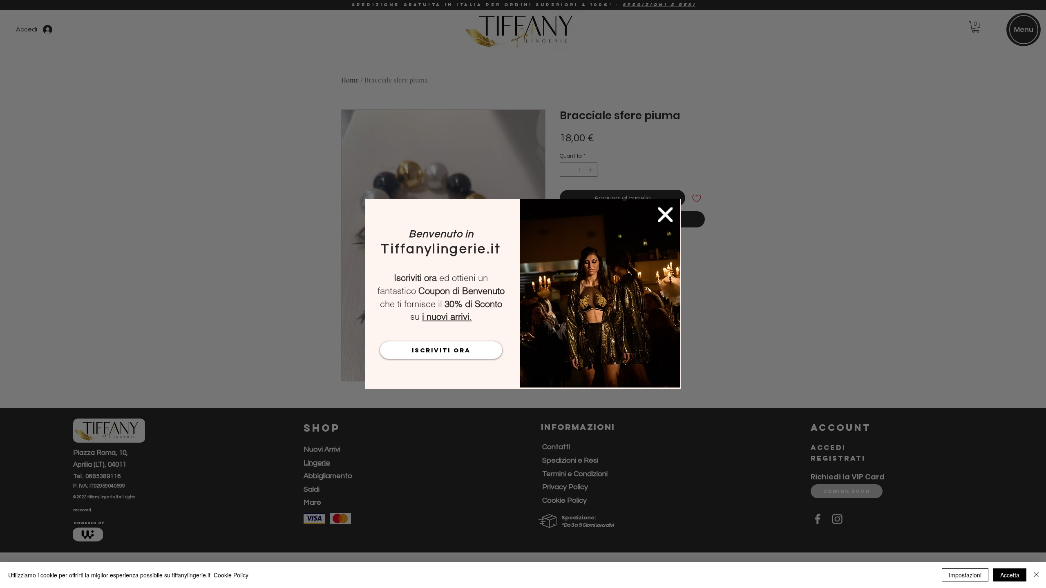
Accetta (1009, 575)
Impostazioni (965, 575)
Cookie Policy (231, 575)
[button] (665, 214)
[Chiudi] (1036, 574)
